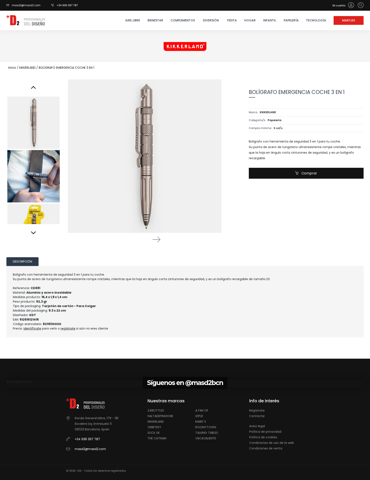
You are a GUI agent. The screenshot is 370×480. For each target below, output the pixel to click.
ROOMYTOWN (205, 427)
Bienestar (155, 20)
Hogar (250, 20)
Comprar (309, 173)
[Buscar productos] (360, 5)
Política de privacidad (265, 431)
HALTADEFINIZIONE (160, 416)
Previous (132, 239)
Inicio (12, 67)
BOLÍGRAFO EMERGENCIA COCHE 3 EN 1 (66, 67)
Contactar (257, 416)
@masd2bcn (204, 383)
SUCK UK (154, 433)
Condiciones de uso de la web (271, 443)
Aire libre (132, 20)
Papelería (291, 20)
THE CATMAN (157, 438)
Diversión (211, 20)
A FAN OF (201, 410)
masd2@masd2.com (26, 5)
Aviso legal (257, 426)
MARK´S (200, 421)
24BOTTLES (156, 410)
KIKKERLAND (27, 67)
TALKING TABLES (206, 433)
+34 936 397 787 (67, 5)
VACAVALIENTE (205, 438)
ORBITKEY (154, 427)
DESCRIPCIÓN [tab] (22, 261)
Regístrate (257, 410)
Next (156, 239)
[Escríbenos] (8, 5)
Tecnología (316, 20)
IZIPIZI (199, 416)
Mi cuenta (339, 5)
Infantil (269, 20)
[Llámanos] (54, 5)
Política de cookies (263, 437)
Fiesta (232, 20)
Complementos (182, 20)
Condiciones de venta (265, 448)
